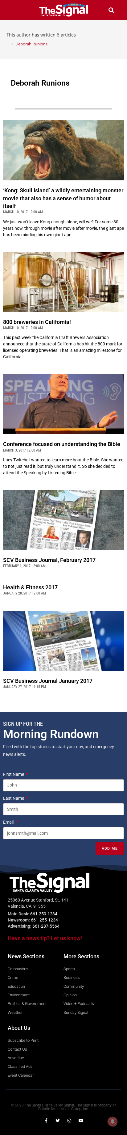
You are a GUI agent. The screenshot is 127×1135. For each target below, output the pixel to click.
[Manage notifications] (112, 1121)
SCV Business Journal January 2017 (47, 681)
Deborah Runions (31, 44)
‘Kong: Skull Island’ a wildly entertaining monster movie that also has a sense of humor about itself (63, 198)
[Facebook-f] (46, 1120)
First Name (14, 774)
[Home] (8, 44)
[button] (16, 10)
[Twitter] (57, 1120)
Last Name (14, 798)
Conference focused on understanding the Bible (61, 444)
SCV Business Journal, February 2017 (49, 560)
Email (8, 822)
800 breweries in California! (37, 322)
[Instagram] (69, 1120)
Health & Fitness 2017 (30, 587)
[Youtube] (81, 1120)
